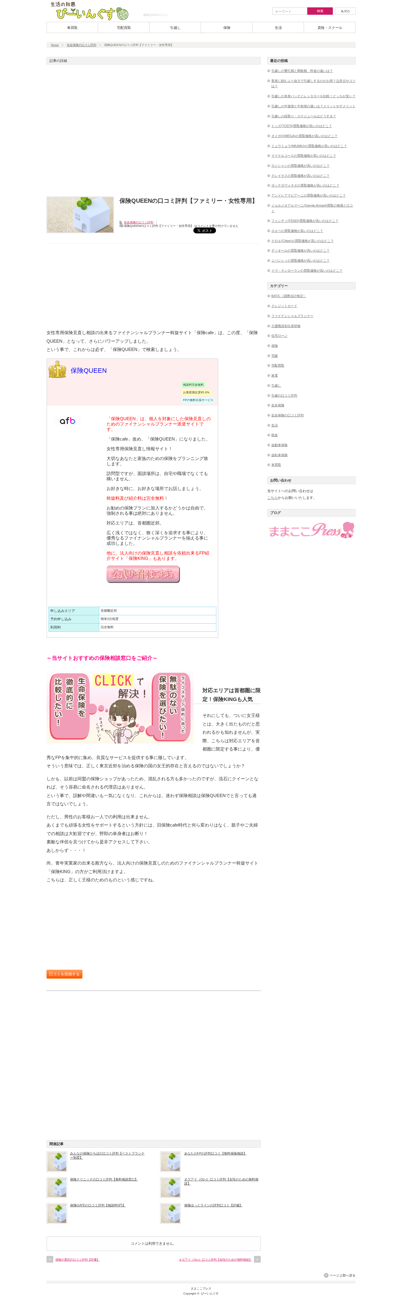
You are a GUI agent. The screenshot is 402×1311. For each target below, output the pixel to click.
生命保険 (277, 405)
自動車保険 (279, 445)
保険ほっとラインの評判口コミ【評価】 (213, 1205)
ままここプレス (201, 1288)
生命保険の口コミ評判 (81, 45)
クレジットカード (284, 306)
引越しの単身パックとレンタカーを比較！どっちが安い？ (313, 96)
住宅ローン (279, 335)
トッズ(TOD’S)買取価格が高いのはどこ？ (301, 126)
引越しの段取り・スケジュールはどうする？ (303, 116)
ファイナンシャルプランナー (292, 316)
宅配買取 (124, 28)
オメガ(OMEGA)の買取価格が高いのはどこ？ (304, 136)
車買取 (72, 28)
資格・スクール (330, 28)
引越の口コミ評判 (284, 395)
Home (55, 45)
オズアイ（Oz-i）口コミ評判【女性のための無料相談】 (221, 1181)
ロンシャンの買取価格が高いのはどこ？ (300, 165)
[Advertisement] (153, 132)
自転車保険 (279, 455)
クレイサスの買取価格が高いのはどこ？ (300, 175)
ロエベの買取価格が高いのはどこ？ (297, 230)
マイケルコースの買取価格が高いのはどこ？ (303, 155)
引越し (175, 28)
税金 (274, 435)
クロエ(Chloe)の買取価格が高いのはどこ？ (302, 241)
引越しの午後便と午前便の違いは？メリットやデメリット (313, 106)
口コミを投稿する (64, 974)
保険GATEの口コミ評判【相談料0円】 (98, 1205)
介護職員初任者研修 (285, 326)
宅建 (274, 355)
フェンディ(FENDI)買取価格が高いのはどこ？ (304, 220)
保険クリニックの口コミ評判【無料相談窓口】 (104, 1179)
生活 (278, 28)
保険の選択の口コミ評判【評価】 (77, 1259)
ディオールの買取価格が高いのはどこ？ (300, 250)
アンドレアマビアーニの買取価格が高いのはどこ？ (308, 195)
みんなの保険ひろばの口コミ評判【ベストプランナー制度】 (107, 1155)
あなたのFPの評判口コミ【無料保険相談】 (215, 1153)
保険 (226, 28)
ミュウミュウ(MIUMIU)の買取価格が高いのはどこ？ (309, 146)
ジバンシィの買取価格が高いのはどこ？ (300, 260)
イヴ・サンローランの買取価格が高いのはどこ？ (307, 270)
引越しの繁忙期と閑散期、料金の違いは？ (302, 70)
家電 (274, 375)
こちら (272, 498)
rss (345, 11)
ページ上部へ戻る (343, 1275)
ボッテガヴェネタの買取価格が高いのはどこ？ (305, 185)
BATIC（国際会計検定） (288, 296)
